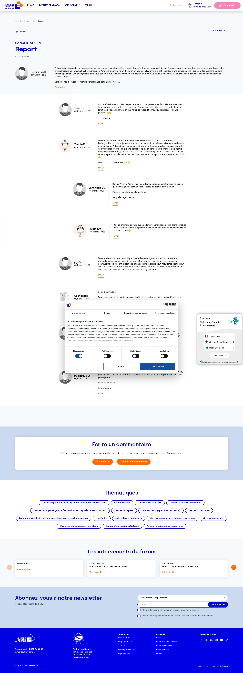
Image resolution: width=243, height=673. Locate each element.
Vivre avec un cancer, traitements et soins (172, 518)
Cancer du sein (28, 43)
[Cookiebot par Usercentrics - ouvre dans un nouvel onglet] (165, 305)
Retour (23, 32)
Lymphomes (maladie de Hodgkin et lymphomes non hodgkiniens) (53, 518)
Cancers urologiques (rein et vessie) (161, 510)
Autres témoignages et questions (165, 526)
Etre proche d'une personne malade (79, 526)
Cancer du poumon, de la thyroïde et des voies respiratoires (74, 503)
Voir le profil (23, 570)
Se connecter (218, 31)
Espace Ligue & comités (166, 642)
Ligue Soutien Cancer (25, 652)
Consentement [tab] (78, 313)
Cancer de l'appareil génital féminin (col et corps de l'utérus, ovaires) (70, 510)
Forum (88, 5)
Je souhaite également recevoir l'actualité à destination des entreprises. (178, 616)
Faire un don (230, 5)
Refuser (121, 366)
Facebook (201, 640)
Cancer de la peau (124, 510)
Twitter (206, 640)
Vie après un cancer (213, 518)
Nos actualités (124, 637)
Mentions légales (220, 666)
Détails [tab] (107, 313)
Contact (121, 646)
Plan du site (203, 666)
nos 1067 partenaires (85, 325)
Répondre (60, 87)
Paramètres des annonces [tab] (135, 313)
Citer (101, 123)
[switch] (107, 356)
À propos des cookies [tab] (164, 313)
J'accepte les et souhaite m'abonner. (171, 610)
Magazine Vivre (124, 654)
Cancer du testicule (199, 510)
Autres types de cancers (128, 518)
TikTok (226, 640)
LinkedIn (211, 640)
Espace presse (162, 650)
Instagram (216, 640)
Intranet (159, 654)
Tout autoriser (157, 366)
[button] (233, 567)
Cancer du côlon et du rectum (185, 503)
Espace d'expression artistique (122, 526)
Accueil (18, 21)
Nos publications (125, 642)
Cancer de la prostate (149, 503)
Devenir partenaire (126, 650)
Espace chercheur (164, 646)
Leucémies (101, 518)
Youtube (221, 640)
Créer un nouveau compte (134, 462)
